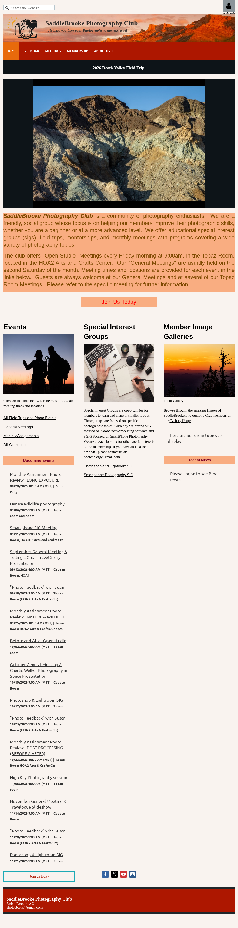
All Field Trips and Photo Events (29, 418)
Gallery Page (180, 421)
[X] (114, 874)
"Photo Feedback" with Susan (38, 587)
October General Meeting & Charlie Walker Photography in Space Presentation (38, 670)
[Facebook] (105, 874)
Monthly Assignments (21, 436)
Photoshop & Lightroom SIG (36, 699)
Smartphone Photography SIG (108, 475)
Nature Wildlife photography (37, 503)
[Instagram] (132, 874)
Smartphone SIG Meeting (33, 527)
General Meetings (18, 427)
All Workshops (15, 445)
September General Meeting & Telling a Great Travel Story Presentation (38, 557)
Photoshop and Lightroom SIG (108, 466)
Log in (229, 6)
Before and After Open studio (38, 640)
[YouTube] (123, 874)
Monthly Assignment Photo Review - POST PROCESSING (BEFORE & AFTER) (36, 747)
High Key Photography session (38, 777)
